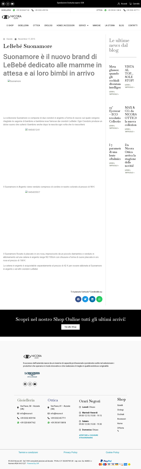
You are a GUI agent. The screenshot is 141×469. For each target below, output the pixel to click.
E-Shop (10, 25)
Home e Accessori (65, 25)
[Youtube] (12, 4)
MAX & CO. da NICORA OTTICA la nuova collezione (131, 116)
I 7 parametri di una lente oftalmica (115, 152)
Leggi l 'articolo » (114, 93)
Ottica (36, 25)
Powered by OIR (33, 463)
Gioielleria (23, 25)
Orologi (48, 25)
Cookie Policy (113, 452)
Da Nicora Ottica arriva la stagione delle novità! (130, 155)
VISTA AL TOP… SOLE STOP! (129, 73)
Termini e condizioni (28, 452)
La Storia (110, 25)
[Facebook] (3, 4)
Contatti (132, 25)
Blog (121, 25)
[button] (78, 299)
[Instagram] (8, 4)
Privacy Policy (70, 452)
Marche (97, 25)
